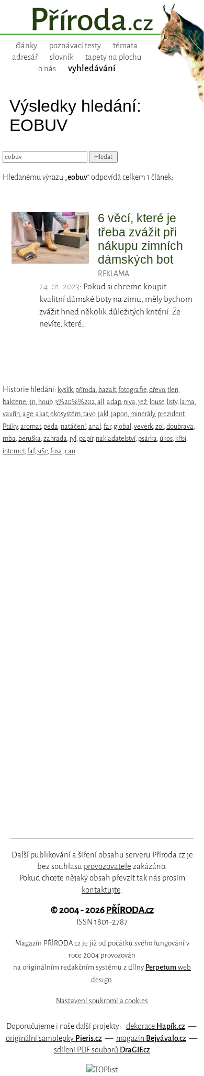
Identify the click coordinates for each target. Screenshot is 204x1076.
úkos (166, 438)
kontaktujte (101, 890)
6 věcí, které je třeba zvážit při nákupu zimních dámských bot (140, 238)
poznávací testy (75, 45)
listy (172, 402)
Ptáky (10, 426)
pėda (50, 426)
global (122, 426)
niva (129, 402)
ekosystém (65, 414)
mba (9, 438)
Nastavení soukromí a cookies (102, 1001)
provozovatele (107, 866)
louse (157, 402)
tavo (89, 414)
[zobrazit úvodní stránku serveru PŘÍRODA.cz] (102, 20)
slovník (61, 57)
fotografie (132, 390)
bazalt (107, 390)
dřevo (157, 390)
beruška (29, 438)
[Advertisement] (94, 647)
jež (142, 402)
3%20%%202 (75, 402)
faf (31, 451)
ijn (32, 402)
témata (125, 45)
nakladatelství (115, 438)
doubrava (180, 426)
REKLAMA (113, 273)
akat (42, 414)
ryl (73, 438)
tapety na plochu (113, 57)
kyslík (65, 390)
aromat (30, 426)
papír (86, 438)
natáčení (73, 426)
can (70, 451)
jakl (103, 414)
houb (45, 402)
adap (114, 402)
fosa (56, 451)
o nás (47, 68)
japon (119, 414)
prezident (170, 414)
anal (94, 426)
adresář (25, 57)
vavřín (11, 414)
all (100, 402)
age (27, 414)
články (26, 45)
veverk (143, 426)
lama (187, 402)
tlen (172, 390)
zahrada (55, 438)
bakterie (14, 402)
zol (159, 426)
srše (42, 451)
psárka (147, 438)
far (107, 426)
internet (14, 451)
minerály (142, 414)
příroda (85, 390)
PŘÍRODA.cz (130, 910)
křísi (180, 438)
